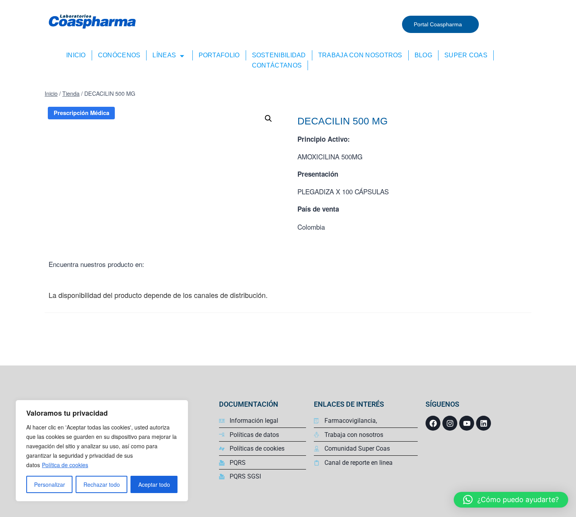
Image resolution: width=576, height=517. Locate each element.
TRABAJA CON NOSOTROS (360, 55)
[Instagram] (449, 423)
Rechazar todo (101, 484)
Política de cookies (65, 465)
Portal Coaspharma (438, 24)
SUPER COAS (465, 55)
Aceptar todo (154, 484)
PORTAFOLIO (219, 55)
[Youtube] (466, 423)
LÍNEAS (164, 55)
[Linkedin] (483, 423)
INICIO (76, 55)
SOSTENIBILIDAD (279, 55)
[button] (511, 500)
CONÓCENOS (119, 55)
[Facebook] (433, 423)
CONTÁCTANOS (277, 65)
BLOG (423, 55)
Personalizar (49, 484)
